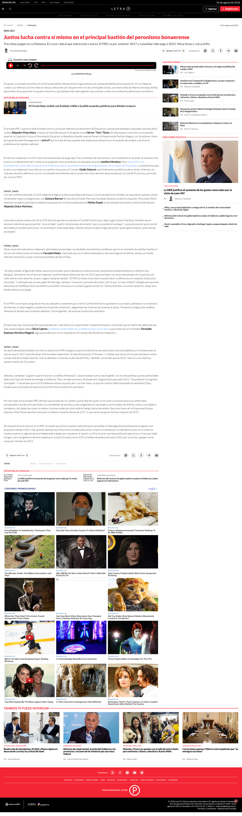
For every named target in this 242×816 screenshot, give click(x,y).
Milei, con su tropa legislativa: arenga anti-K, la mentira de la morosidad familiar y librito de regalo (197, 208)
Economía (79, 780)
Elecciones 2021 (46, 463)
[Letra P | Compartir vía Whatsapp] (205, 51)
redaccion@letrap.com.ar (226, 806)
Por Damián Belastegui (18, 51)
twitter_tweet (11, 190)
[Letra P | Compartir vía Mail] (236, 51)
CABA (102, 780)
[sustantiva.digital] (43, 804)
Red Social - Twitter (113, 773)
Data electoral (118, 15)
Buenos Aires (61, 463)
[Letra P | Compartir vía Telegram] (228, 51)
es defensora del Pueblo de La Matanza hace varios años (78, 328)
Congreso (173, 780)
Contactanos (103, 773)
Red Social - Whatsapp (142, 773)
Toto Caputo (54, 2)
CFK (35, 2)
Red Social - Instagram (127, 773)
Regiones (65, 15)
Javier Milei (24, 2)
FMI (43, 2)
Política (20, 25)
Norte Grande (147, 780)
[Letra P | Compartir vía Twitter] (213, 51)
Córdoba (133, 780)
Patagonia (161, 780)
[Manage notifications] (236, 801)
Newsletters (174, 15)
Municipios (31, 25)
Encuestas (147, 15)
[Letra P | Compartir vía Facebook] (220, 51)
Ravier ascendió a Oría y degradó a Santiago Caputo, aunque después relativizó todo (200, 225)
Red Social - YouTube (134, 773)
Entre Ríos (122, 780)
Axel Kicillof (69, 2)
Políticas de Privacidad (227, 808)
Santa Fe (111, 780)
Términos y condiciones (207, 808)
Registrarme (231, 8)
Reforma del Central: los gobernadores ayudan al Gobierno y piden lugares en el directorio (200, 217)
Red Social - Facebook (120, 773)
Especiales (89, 15)
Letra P (10, 25)
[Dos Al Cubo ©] (13, 804)
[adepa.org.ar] (32, 804)
